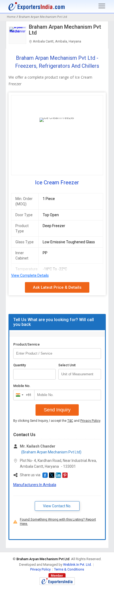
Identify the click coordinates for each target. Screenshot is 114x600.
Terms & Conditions (69, 569)
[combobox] (23, 395)
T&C (70, 421)
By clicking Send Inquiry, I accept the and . (57, 421)
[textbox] (79, 374)
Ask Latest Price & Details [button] (57, 287)
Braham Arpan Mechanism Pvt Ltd (65, 30)
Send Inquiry (57, 409)
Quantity (19, 365)
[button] (45, 475)
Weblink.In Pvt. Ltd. (77, 565)
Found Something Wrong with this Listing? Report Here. (58, 521)
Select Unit (67, 365)
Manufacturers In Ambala (34, 485)
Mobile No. (21, 386)
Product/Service (26, 344)
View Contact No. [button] (57, 506)
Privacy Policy (90, 421)
